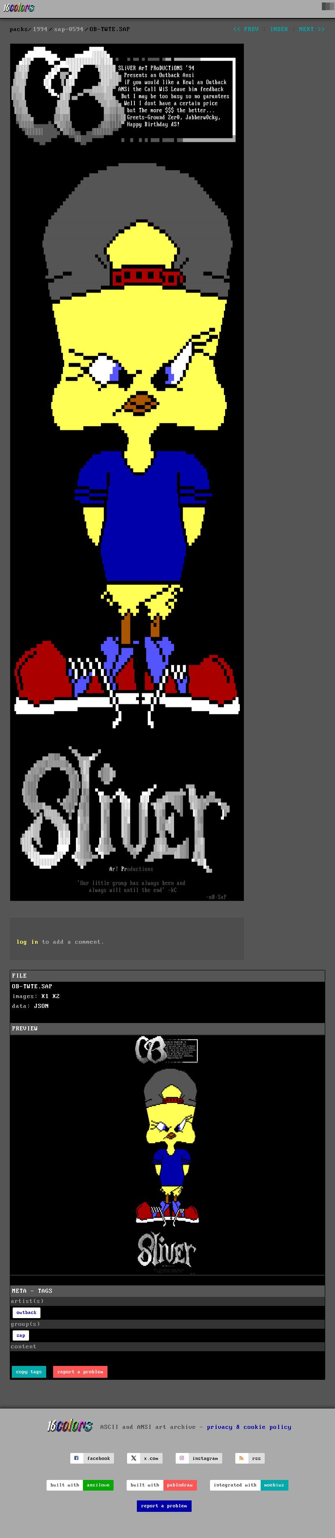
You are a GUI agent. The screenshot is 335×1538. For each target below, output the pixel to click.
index (279, 29)
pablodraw (180, 1485)
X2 (56, 996)
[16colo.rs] (19, 9)
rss (256, 1458)
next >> (312, 29)
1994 (40, 29)
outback (27, 1312)
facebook (98, 1458)
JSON (41, 1006)
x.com (151, 1458)
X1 (45, 996)
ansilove (98, 1485)
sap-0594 (69, 29)
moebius (274, 1485)
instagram (205, 1458)
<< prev (246, 29)
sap (21, 1335)
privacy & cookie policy (249, 1427)
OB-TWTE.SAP (32, 986)
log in (27, 942)
